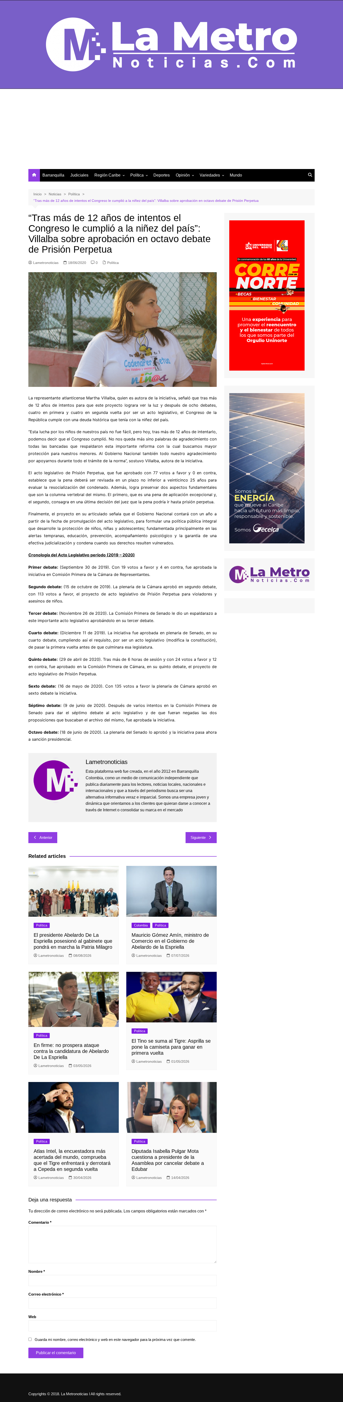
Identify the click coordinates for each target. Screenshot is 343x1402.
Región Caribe (107, 175)
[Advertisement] (171, 131)
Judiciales (79, 175)
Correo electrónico (46, 1294)
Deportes (161, 175)
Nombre (36, 1271)
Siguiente (198, 837)
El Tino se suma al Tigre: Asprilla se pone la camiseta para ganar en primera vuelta (171, 1047)
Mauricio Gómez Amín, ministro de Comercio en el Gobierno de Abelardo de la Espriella (170, 941)
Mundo (236, 175)
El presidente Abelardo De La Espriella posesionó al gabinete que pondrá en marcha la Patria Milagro (73, 941)
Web (32, 1317)
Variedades (210, 175)
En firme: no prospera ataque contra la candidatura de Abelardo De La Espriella (71, 1051)
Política (137, 175)
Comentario (39, 1222)
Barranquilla (53, 175)
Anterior (45, 837)
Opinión (183, 175)
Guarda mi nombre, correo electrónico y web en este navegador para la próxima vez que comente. (115, 1339)
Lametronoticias (46, 263)
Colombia (141, 925)
